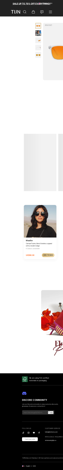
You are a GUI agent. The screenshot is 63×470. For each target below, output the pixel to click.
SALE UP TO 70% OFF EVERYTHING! (31, 3)
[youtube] (34, 433)
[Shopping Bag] (33, 12)
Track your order (30, 439)
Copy (50, 412)
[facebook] (39, 433)
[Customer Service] (42, 12)
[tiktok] (23, 433)
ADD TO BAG (48, 255)
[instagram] (28, 433)
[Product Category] (50, 12)
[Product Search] (25, 12)
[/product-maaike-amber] (40, 221)
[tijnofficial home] (15, 11)
